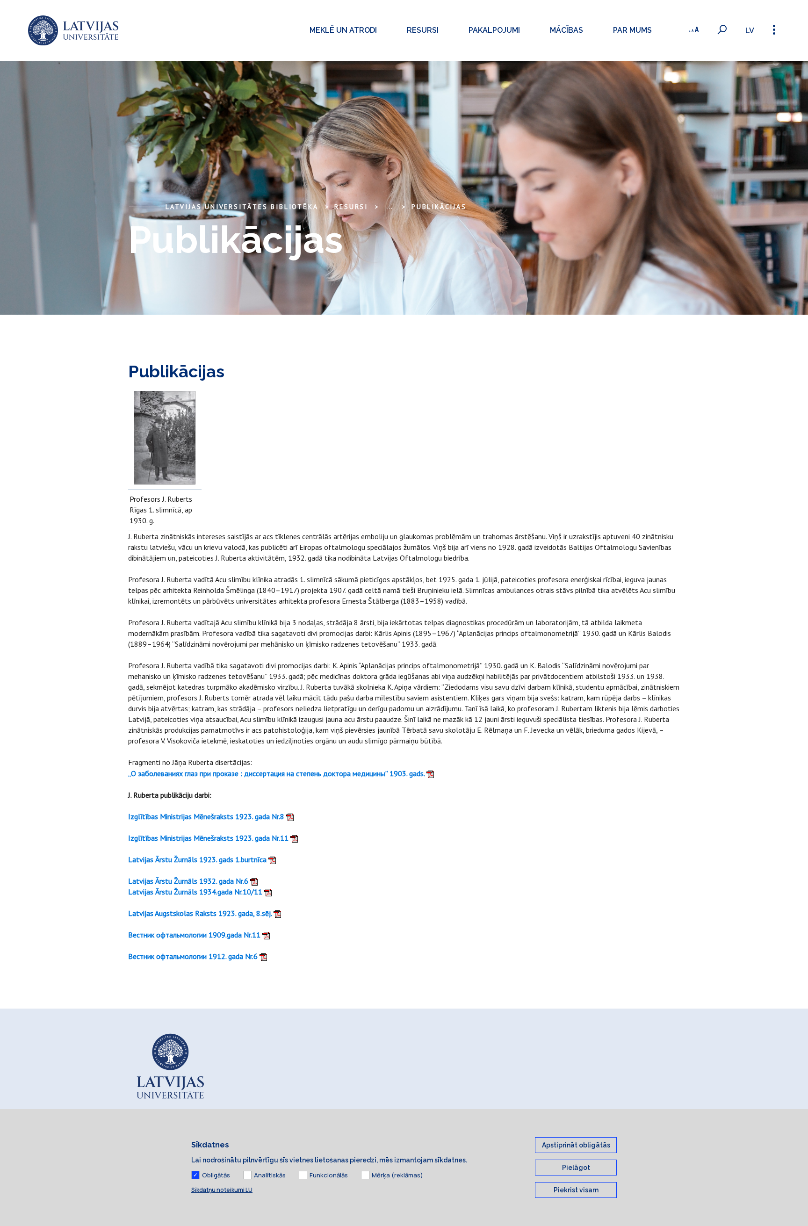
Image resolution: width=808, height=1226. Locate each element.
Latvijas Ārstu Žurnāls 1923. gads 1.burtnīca (198, 859)
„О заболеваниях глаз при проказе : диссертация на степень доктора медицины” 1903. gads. (277, 773)
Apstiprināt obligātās (576, 1145)
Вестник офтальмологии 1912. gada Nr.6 (194, 956)
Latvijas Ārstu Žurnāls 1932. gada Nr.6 (189, 881)
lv (749, 30)
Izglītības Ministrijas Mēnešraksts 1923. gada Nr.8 (207, 816)
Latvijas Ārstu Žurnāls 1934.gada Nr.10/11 (196, 891)
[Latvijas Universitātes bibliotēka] (73, 30)
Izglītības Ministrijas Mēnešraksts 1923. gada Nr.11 (209, 838)
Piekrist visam (576, 1190)
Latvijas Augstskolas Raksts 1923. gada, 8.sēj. (201, 913)
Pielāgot (576, 1167)
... (389, 206)
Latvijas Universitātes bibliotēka (242, 206)
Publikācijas (439, 206)
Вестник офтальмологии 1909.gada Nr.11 (195, 934)
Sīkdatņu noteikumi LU (221, 1190)
